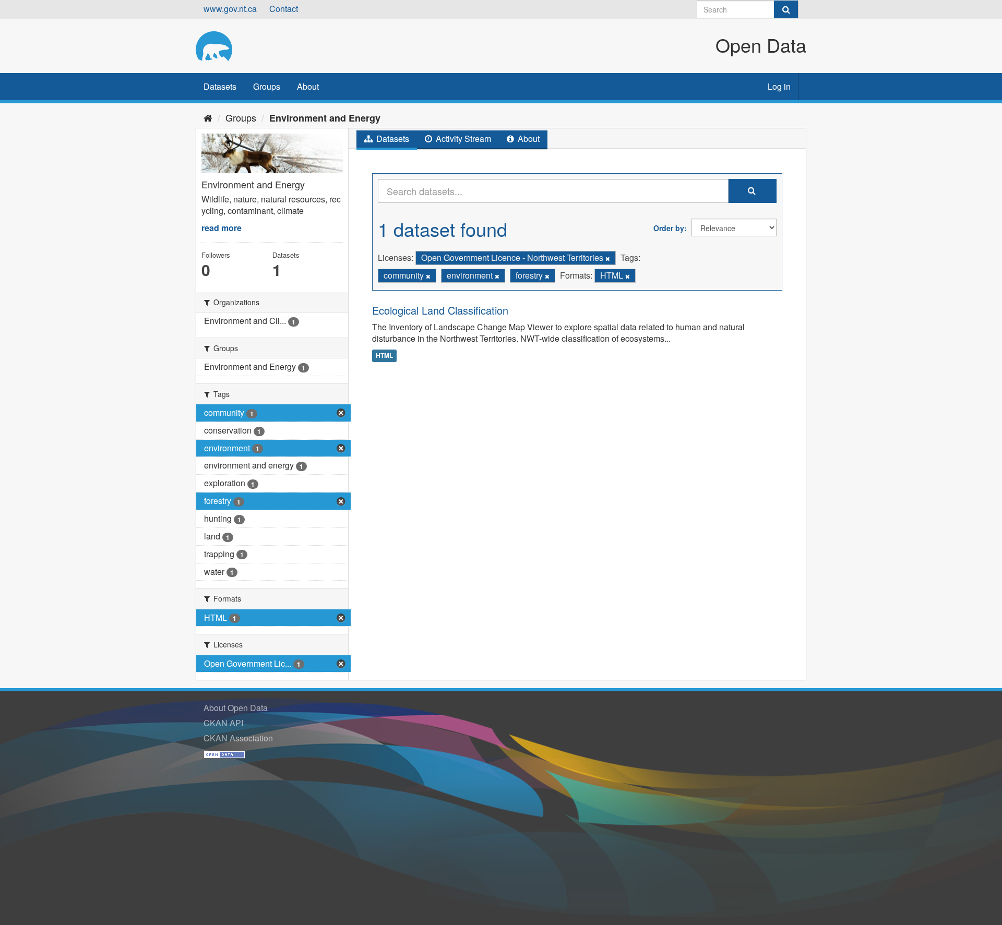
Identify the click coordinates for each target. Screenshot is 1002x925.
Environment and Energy (324, 118)
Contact (283, 9)
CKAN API (223, 723)
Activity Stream (462, 139)
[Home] (208, 117)
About (308, 86)
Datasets (220, 86)
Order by (668, 228)
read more (221, 228)
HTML (384, 355)
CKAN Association (238, 738)
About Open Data (236, 708)
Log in (779, 86)
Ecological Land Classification (440, 310)
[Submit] (786, 9)
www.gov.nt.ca (230, 9)
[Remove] (607, 258)
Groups (266, 86)
